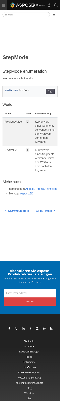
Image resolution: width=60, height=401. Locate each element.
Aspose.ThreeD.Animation (41, 188)
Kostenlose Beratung (29, 377)
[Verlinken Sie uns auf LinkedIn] (23, 329)
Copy (50, 91)
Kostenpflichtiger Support (29, 382)
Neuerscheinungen (29, 351)
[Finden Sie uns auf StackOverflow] (30, 329)
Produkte (29, 346)
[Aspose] (22, 5)
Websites (29, 393)
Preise (29, 356)
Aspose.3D (26, 193)
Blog (29, 388)
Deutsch (40, 5)
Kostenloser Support (29, 372)
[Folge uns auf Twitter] (16, 329)
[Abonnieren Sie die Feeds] (51, 329)
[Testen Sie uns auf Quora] (37, 329)
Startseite (29, 341)
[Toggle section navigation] (53, 14)
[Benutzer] (49, 5)
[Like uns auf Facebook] (9, 329)
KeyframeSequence (18, 210)
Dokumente (29, 362)
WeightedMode (44, 210)
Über (29, 398)
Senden (30, 301)
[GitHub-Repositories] (44, 329)
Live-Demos (29, 367)
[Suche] (56, 5)
